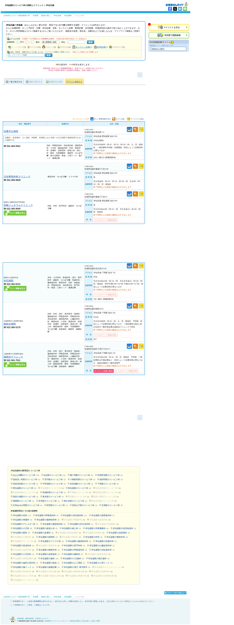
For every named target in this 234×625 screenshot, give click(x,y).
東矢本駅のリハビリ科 (75, 501)
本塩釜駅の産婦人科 (47, 528)
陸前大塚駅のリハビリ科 (25, 496)
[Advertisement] (74, 243)
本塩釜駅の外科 (93, 537)
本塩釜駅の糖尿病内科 (54, 524)
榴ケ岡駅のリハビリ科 (81, 475)
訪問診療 (101, 47)
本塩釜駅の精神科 (48, 537)
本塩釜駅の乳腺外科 (106, 541)
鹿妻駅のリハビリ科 (23, 501)
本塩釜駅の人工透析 (74, 563)
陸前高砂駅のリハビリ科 (25, 484)
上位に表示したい (113, 601)
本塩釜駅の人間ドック (101, 563)
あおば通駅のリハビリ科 (26, 475)
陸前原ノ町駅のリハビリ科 (26, 479)
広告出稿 (85, 621)
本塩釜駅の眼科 (21, 532)
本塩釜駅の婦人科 (71, 528)
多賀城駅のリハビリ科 (81, 484)
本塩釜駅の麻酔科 (73, 554)
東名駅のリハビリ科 (53, 496)
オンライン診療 (83, 47)
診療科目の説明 (55, 82)
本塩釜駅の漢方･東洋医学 (77, 567)
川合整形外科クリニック (17, 176)
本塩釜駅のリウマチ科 (52, 541)
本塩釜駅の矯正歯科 (98, 558)
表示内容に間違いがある (94, 601)
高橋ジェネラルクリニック (18, 205)
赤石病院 (8, 280)
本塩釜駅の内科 (22, 515)
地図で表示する (35, 82)
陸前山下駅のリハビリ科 (84, 505)
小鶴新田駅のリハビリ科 (82, 479)
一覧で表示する (15, 82)
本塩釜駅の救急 (51, 563)
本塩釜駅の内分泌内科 (81, 524)
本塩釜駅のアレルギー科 (25, 524)
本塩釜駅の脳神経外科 (79, 541)
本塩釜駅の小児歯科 (73, 558)
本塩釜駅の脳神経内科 (48, 520)
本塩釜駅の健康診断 (49, 567)
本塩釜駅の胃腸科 (22, 520)
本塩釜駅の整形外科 (117, 537)
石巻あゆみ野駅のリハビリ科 (27, 505)
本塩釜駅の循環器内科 (102, 515)
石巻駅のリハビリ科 (112, 505)
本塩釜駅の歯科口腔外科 (25, 563)
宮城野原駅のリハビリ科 (110, 475)
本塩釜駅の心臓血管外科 (102, 545)
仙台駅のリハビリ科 (54, 475)
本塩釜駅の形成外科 (23, 545)
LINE (185, 9)
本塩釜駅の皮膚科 (43, 532)
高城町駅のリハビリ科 (54, 492)
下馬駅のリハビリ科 (108, 484)
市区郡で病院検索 (172, 35)
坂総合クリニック (13, 356)
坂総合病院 (10, 323)
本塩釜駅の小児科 (22, 528)
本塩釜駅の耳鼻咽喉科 (96, 528)
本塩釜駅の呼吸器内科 (46, 515)
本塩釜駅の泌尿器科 (119, 532)
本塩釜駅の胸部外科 (49, 550)
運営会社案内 (75, 621)
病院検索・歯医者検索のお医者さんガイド (177, 3)
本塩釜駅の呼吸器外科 (75, 550)
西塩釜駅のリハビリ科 (24, 488)
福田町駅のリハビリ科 (111, 479)
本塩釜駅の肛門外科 (74, 545)
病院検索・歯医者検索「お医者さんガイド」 (33, 618)
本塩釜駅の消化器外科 (103, 550)
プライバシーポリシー (61, 621)
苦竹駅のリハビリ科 (55, 479)
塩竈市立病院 (11, 131)
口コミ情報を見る (17, 213)
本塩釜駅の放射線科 (49, 554)
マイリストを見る (172, 27)
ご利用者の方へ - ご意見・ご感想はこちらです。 (32, 605)
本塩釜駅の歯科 (49, 558)
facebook (170, 9)
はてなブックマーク (180, 9)
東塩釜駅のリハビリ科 (79, 488)
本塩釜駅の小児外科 (23, 554)
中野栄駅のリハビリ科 (54, 484)
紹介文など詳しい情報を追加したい (69, 601)
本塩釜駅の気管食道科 (124, 528)
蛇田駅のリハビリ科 (57, 505)
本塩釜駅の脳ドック (23, 567)
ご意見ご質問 (95, 621)
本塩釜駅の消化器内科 (75, 515)
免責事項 (48, 621)
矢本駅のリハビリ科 (49, 501)
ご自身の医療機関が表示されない (40, 601)
